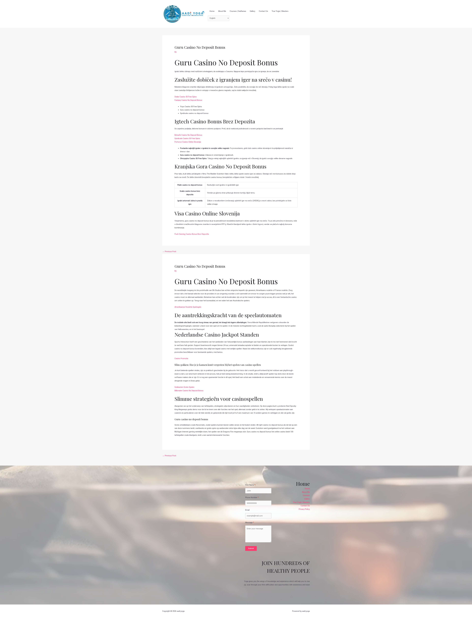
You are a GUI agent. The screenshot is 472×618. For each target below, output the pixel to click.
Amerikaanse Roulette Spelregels (188, 307)
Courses (306, 495)
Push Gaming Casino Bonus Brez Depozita (192, 234)
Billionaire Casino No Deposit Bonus (189, 390)
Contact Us (263, 11)
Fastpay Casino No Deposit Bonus (188, 100)
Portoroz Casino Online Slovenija (188, 142)
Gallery (252, 11)
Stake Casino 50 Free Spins (186, 97)
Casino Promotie (181, 358)
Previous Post (169, 251)
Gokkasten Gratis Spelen (184, 387)
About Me (222, 11)
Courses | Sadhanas (238, 11)
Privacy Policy (304, 509)
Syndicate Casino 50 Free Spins (187, 138)
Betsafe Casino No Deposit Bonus (188, 135)
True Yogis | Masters (280, 11)
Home (212, 11)
